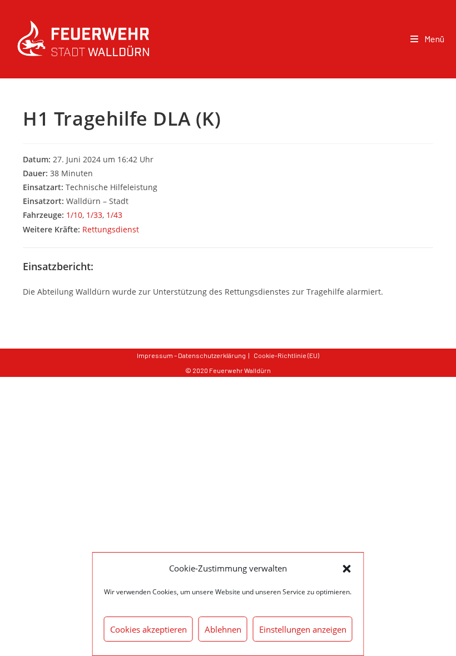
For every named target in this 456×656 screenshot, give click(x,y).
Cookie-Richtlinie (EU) (286, 355)
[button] (347, 568)
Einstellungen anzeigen (302, 629)
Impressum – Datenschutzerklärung (191, 355)
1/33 (94, 215)
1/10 (74, 215)
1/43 (114, 215)
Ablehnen (223, 629)
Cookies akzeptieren (148, 629)
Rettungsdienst (110, 229)
